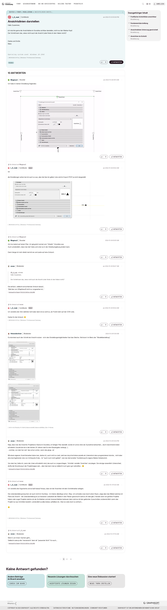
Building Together (64, 4)
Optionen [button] (122, 12)
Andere (11, 63)
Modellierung (135, 19)
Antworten (117, 62)
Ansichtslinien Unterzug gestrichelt (144, 30)
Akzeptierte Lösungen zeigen (62, 583)
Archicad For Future (14, 292)
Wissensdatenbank (29, 4)
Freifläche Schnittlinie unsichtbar (143, 17)
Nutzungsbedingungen (80, 608)
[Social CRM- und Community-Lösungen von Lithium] (12, 603)
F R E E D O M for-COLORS (27, 292)
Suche (143, 4)
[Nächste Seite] (71, 559)
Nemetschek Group (152, 608)
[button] (102, 62)
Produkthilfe (78, 4)
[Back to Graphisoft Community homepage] (7, 4)
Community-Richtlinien (98, 608)
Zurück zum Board (17, 583)
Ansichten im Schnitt (139, 36)
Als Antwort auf (18, 164)
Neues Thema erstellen (100, 583)
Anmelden (160, 4)
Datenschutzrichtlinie (62, 608)
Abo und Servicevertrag (46, 4)
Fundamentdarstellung (139, 23)
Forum (18, 4)
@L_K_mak (14, 272)
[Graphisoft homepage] (151, 603)
